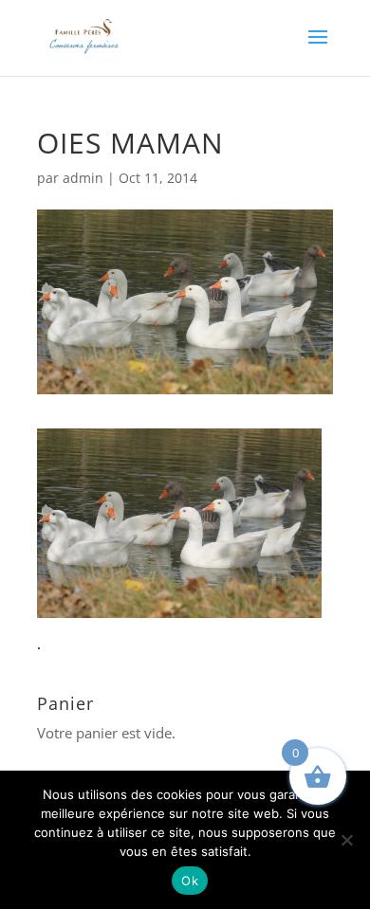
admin (83, 178)
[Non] (346, 839)
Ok (189, 880)
